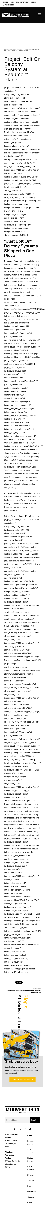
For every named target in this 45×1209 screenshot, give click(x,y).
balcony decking (25, 990)
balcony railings (35, 990)
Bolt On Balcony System (20, 51)
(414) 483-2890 (8, 5)
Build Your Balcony (22, 2)
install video (9, 271)
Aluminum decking (12, 493)
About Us (31, 1180)
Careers (33, 2)
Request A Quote (8, 2)
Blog (29, 1186)
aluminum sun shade (13, 990)
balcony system (36, 992)
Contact (30, 1202)
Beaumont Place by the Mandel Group (20, 261)
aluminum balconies (24, 268)
